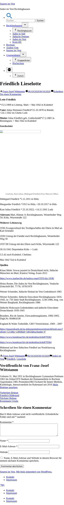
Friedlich (11, 359)
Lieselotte (21, 359)
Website (4, 452)
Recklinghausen (14, 25)
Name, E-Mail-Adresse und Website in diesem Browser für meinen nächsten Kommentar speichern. (31, 459)
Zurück (20, 76)
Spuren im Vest (7, 3)
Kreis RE (17, 42)
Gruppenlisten (13, 55)
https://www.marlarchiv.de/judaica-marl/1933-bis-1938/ (27, 278)
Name (4, 440)
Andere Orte (12, 47)
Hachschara (18, 63)
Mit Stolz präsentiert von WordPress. (34, 471)
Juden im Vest (19, 39)
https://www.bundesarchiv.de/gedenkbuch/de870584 (25, 342)
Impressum (11, 479)
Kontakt (10, 477)
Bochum (10, 45)
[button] (9, 17)
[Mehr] (9, 69)
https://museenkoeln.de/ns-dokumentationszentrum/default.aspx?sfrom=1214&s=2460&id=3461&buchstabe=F (31, 330)
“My (2, 485)
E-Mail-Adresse (8, 446)
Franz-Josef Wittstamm (13, 91)
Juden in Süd (18, 33)
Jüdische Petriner (20, 36)
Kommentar (7, 422)
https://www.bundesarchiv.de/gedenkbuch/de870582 (25, 337)
